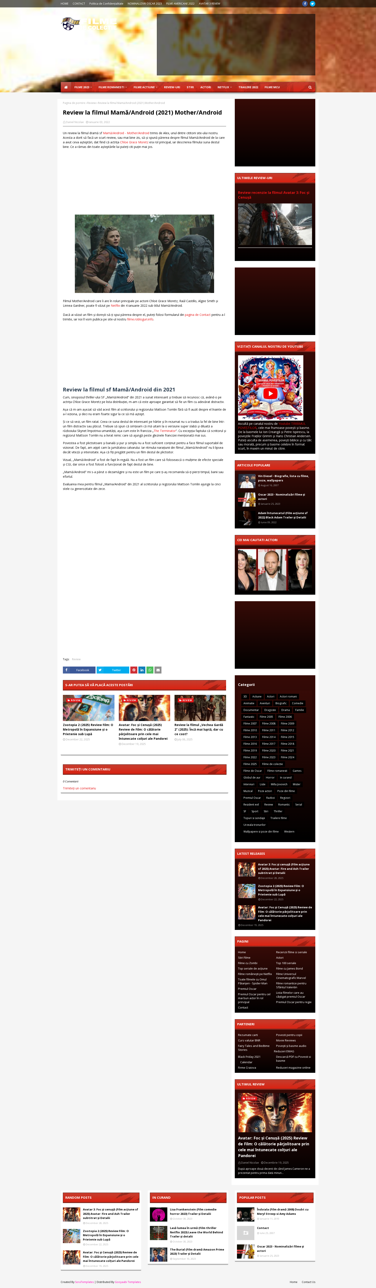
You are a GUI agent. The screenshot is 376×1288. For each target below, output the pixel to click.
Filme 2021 (287, 750)
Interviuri (248, 784)
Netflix (115, 305)
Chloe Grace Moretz (134, 142)
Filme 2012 (287, 730)
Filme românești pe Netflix (255, 974)
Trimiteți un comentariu (79, 788)
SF (244, 811)
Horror (270, 777)
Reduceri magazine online (293, 1068)
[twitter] (312, 4)
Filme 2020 (268, 750)
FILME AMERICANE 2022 (180, 3)
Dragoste (270, 710)
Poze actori (265, 791)
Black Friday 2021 (249, 1057)
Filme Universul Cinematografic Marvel (291, 976)
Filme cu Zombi (247, 963)
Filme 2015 (287, 737)
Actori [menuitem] (205, 87)
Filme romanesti (277, 771)
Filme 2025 (250, 764)
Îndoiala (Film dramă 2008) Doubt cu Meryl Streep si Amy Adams (283, 1211)
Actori (270, 696)
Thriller (278, 811)
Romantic (284, 804)
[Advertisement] (236, 44)
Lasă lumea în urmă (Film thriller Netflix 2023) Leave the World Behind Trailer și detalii (196, 1232)
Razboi (270, 798)
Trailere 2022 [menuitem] (248, 87)
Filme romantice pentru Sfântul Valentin (291, 985)
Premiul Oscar (252, 798)
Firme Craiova (247, 1068)
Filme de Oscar (252, 771)
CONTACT (79, 3)
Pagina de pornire (74, 103)
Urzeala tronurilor (254, 825)
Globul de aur (251, 777)
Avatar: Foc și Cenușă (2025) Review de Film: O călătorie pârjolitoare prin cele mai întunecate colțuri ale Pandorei (143, 732)
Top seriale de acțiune (253, 968)
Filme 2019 (250, 750)
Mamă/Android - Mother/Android (126, 133)
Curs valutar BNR (249, 1040)
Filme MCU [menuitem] (272, 87)
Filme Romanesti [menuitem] (111, 87)
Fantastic (248, 717)
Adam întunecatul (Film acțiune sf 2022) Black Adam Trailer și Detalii (283, 515)
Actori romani (288, 696)
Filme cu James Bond (289, 968)
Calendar (246, 1062)
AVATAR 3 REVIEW (209, 3)
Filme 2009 (287, 723)
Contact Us (308, 1282)
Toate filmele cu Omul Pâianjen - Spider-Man (252, 981)
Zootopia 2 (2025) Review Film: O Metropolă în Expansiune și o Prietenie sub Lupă (88, 729)
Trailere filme (278, 818)
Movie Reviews (286, 1040)
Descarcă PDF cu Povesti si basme (293, 1059)
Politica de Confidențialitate (106, 3)
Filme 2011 (268, 730)
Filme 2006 (285, 717)
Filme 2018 (287, 744)
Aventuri (265, 703)
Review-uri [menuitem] (172, 87)
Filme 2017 (268, 744)
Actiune (257, 696)
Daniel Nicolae (75, 122)
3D (245, 696)
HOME (64, 3)
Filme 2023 (268, 757)
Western (289, 831)
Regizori (285, 798)
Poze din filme (286, 791)
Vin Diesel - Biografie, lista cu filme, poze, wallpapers (283, 478)
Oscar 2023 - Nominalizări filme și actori (281, 497)
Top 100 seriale (286, 963)
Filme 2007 (250, 723)
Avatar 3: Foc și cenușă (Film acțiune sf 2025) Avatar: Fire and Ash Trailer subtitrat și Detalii (284, 868)
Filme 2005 (266, 717)
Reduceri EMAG (284, 1051)
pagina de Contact (198, 315)
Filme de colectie (272, 764)
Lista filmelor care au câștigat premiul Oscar (290, 995)
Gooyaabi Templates (128, 1282)
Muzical (248, 791)
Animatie (248, 703)
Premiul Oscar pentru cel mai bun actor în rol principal (254, 998)
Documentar (251, 710)
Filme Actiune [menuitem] (144, 87)
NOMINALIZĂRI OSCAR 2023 (145, 3)
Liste (262, 784)
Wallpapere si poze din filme (261, 831)
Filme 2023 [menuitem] (81, 87)
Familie (299, 710)
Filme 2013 (250, 737)
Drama (285, 710)
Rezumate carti (248, 1035)
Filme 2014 (268, 737)
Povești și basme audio (291, 1046)
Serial (298, 804)
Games (297, 771)
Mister (296, 784)
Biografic (281, 703)
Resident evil (251, 804)
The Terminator (165, 431)
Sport (255, 811)
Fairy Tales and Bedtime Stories (254, 1048)
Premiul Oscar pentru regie (294, 1002)
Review (91, 103)
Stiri (266, 811)
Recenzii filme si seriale (291, 952)
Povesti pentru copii (289, 1035)
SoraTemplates (84, 1282)
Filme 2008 (268, 723)
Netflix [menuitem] (223, 87)
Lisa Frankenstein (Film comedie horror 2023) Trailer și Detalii (193, 1211)
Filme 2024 (287, 757)
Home (242, 952)
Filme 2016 (250, 744)
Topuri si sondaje (254, 818)
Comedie (297, 703)
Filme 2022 (250, 757)
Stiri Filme (244, 958)
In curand (286, 777)
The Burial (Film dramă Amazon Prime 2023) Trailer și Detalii (197, 1251)
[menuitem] (66, 87)
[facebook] (305, 4)
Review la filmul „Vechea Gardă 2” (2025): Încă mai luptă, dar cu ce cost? (199, 729)
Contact (243, 1007)
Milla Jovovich (279, 784)
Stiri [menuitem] (190, 87)
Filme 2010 (250, 730)
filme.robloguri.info (140, 319)
